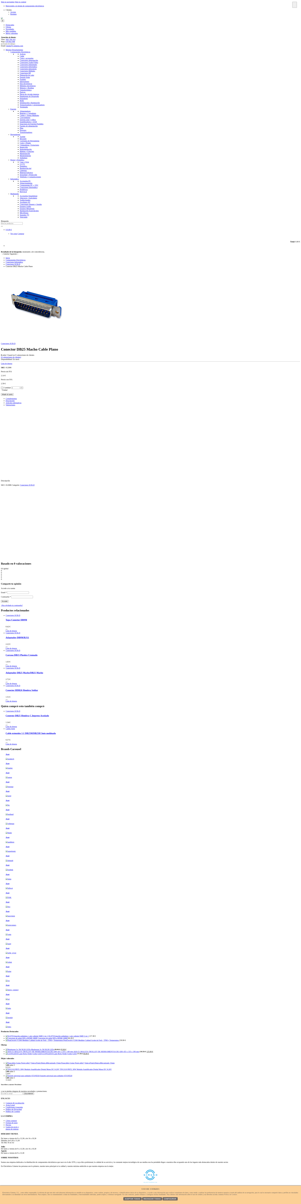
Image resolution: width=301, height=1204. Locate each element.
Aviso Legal (10, 1105)
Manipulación (25, 154)
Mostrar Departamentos (14, 50)
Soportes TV (24, 215)
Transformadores (26, 132)
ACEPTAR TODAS (132, 1199)
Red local (23, 192)
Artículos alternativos (13, 403)
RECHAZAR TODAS (152, 1199)
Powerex (23, 130)
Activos (23, 54)
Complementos (11, 399)
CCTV (22, 164)
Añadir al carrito (7, 394)
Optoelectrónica (26, 90)
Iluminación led (25, 168)
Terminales (24, 107)
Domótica (23, 166)
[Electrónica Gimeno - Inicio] (2, 18)
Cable (22, 56)
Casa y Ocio (24, 162)
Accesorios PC (25, 181)
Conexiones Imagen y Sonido (31, 204)
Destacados (10, 25)
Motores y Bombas (27, 88)
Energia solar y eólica (28, 120)
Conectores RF (25, 73)
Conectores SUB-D (8, 344)
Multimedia (14, 194)
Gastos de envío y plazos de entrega (12, 1128)
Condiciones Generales (14, 1107)
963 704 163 (10, 39)
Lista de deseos (6, 364)
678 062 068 (10, 42)
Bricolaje (23, 139)
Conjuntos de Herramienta (29, 141)
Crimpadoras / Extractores (29, 145)
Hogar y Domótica (17, 160)
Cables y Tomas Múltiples (29, 115)
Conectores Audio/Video (29, 63)
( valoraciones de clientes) (11, 357)
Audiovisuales (25, 200)
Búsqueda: (5, 221)
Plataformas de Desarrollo (29, 96)
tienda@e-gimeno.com (14, 46)
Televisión (23, 217)
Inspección (24, 147)
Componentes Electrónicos (20, 52)
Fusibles (23, 79)
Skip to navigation (7, 2)
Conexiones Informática (29, 187)
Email (4, 592)
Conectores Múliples (27, 71)
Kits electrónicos (26, 84)
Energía (13, 109)
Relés (22, 101)
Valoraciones (10, 405)
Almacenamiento (26, 183)
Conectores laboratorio (28, 69)
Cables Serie (10, 729)
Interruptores (24, 82)
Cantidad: (7, 388)
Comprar (21, 234)
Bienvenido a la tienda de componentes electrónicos (25, 6)
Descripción (10, 401)
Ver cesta (13, 234)
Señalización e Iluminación (30, 103)
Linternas (23, 171)
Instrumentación (26, 149)
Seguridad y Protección (28, 175)
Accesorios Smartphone (28, 196)
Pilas (21, 128)
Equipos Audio (25, 207)
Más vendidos (11, 31)
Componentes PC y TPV (29, 185)
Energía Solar (25, 77)
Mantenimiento (25, 156)
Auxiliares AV (25, 202)
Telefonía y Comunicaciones (30, 177)
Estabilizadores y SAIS (28, 122)
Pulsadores (24, 99)
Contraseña (6, 597)
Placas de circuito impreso (29, 94)
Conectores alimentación (29, 60)
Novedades (10, 29)
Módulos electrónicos (28, 86)
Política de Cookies (13, 1111)
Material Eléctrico (26, 173)
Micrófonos (24, 213)
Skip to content (20, 2)
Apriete (22, 137)
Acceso (13, 12)
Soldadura (23, 158)
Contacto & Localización (15, 1103)
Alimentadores (25, 111)
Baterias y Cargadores (28, 113)
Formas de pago (12, 1123)
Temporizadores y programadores (32, 105)
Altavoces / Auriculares (28, 198)
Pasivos (22, 92)
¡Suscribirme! (28, 1093)
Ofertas (8, 27)
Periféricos (24, 190)
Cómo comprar (11, 1121)
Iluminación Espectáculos (29, 211)
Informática (14, 179)
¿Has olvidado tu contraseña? (12, 605)
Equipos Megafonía (27, 209)
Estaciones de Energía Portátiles (31, 124)
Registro (13, 14)
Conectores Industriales (28, 65)
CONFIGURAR (170, 1199)
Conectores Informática (28, 67)
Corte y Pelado (25, 143)
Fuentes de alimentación (29, 126)
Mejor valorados (12, 33)
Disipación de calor (27, 75)
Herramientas (15, 135)
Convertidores (25, 118)
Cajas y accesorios (26, 58)
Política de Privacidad (14, 1109)
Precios (8, 1125)
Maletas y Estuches (27, 151)
